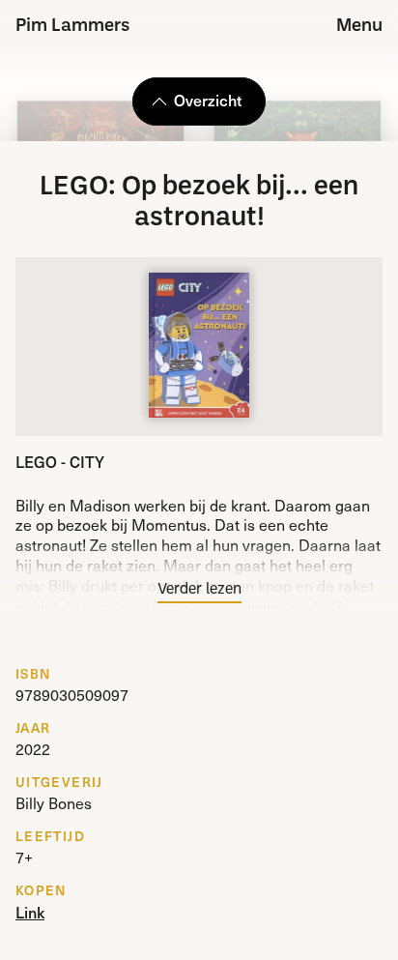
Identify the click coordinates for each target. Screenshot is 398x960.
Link (29, 911)
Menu (359, 26)
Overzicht (208, 99)
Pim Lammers (72, 26)
